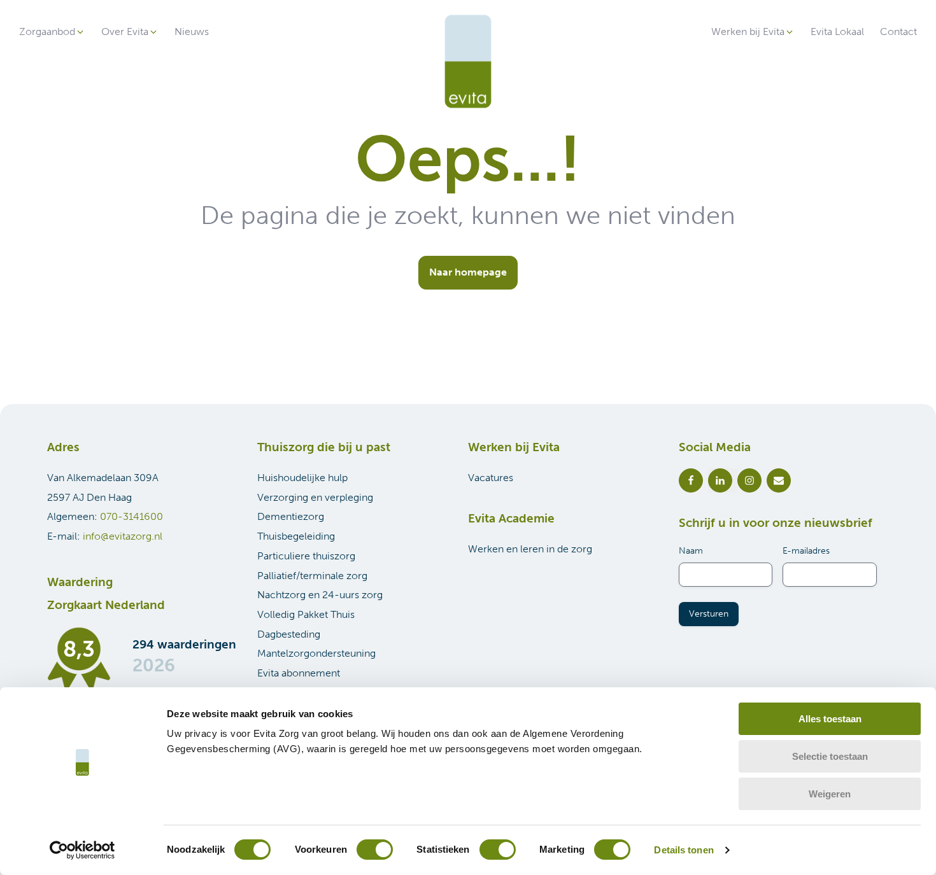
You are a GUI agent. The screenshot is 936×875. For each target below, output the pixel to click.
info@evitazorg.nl (122, 536)
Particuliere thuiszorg (306, 556)
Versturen (708, 613)
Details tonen (683, 849)
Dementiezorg (290, 516)
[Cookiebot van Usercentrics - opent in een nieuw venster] (82, 850)
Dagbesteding (288, 634)
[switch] (375, 849)
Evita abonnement (298, 673)
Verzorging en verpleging (315, 497)
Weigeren (830, 793)
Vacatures (490, 478)
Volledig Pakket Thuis (306, 614)
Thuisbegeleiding (296, 536)
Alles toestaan (830, 718)
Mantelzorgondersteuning (316, 653)
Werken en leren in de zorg (530, 549)
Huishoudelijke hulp (302, 478)
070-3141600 (131, 516)
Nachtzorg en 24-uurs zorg (320, 595)
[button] (52, 32)
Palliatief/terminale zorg (312, 576)
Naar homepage (468, 272)
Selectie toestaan (830, 756)
